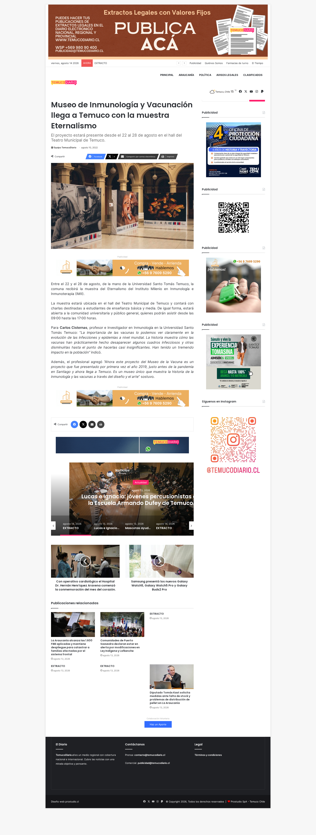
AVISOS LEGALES (227, 74)
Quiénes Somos (214, 63)
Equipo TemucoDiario (65, 147)
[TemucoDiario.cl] (64, 83)
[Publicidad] (158, 31)
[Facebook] (74, 424)
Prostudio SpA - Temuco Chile (248, 801)
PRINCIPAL (167, 74)
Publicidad (195, 63)
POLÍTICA (205, 74)
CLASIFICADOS (252, 74)
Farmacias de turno (237, 63)
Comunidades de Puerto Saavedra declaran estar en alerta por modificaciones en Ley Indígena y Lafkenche (120, 646)
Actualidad (141, 482)
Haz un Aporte (158, 724)
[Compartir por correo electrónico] (92, 424)
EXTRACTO (157, 614)
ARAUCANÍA (186, 74)
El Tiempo (257, 63)
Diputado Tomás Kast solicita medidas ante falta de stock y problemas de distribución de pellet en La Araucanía (170, 698)
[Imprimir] (100, 424)
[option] (140, 499)
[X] (83, 424)
